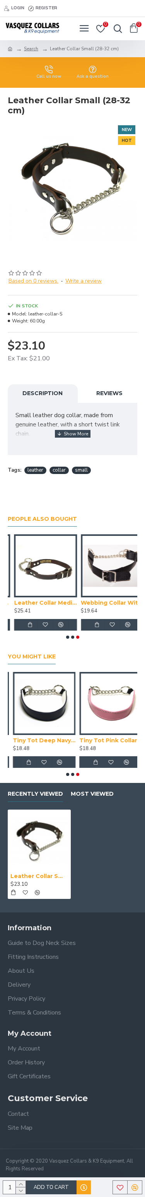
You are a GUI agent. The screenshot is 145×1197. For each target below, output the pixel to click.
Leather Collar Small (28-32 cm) (39, 876)
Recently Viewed (35, 794)
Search (31, 49)
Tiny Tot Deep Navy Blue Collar (39, 740)
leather (35, 470)
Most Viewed (92, 794)
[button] (67, 637)
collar (59, 470)
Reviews (109, 393)
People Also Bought (42, 519)
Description (42, 393)
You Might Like (32, 656)
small (81, 470)
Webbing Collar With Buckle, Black (106, 602)
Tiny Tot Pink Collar (103, 740)
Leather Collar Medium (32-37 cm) (39, 602)
